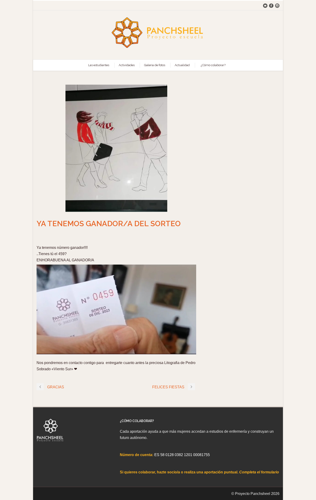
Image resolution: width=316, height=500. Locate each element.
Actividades (127, 65)
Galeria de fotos (154, 65)
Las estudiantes (98, 65)
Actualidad (182, 65)
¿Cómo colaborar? (213, 65)
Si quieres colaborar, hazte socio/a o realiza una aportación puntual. (179, 472)
